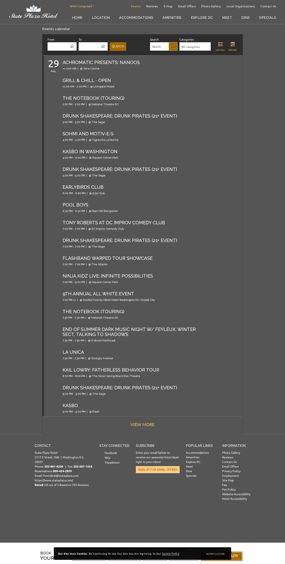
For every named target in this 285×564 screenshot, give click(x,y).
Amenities (172, 18)
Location (101, 18)
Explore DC (202, 18)
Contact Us (268, 6)
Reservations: (53, 471)
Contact (43, 446)
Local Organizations (241, 6)
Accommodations (136, 18)
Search (154, 39)
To (80, 39)
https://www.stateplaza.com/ (54, 480)
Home (77, 18)
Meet (227, 18)
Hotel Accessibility (234, 498)
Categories (186, 39)
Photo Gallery (211, 6)
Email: (63, 465)
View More (142, 424)
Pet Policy (229, 489)
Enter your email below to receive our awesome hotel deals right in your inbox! (157, 457)
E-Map (168, 6)
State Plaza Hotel (46, 452)
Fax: (80, 466)
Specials (267, 18)
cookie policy (170, 553)
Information (234, 446)
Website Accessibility (236, 494)
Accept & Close (215, 554)
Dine (245, 18)
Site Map (228, 480)
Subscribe (145, 446)
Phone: (51, 466)
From (51, 39)
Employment (230, 475)
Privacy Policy (231, 471)
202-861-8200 (53, 466)
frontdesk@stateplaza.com (61, 475)
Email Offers (187, 6)
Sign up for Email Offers (157, 469)
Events (136, 6)
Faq (224, 485)
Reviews (152, 6)
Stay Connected (114, 446)
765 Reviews (80, 485)
